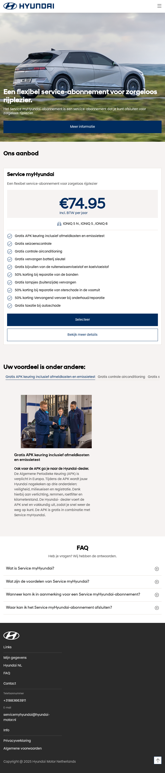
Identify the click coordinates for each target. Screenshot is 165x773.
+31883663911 (14, 700)
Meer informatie (82, 127)
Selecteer (82, 320)
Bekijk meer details (82, 335)
